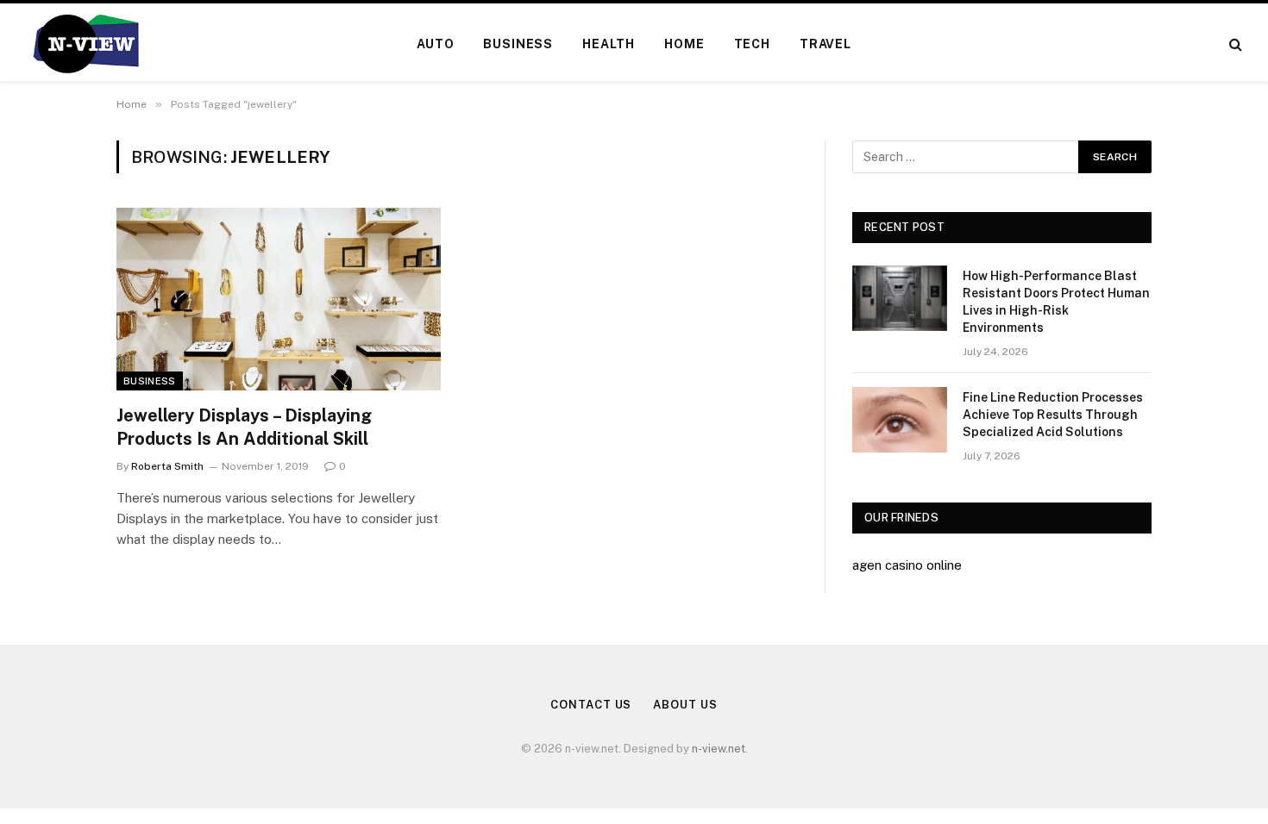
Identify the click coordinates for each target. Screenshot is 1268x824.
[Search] (1234, 44)
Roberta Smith (167, 466)
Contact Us (590, 704)
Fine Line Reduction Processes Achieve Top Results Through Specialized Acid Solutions (1053, 414)
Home (684, 44)
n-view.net (718, 748)
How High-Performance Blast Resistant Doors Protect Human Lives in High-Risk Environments (1056, 301)
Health (608, 44)
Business (518, 44)
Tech (752, 44)
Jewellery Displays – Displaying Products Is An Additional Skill (244, 427)
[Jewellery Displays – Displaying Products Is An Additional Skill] (278, 299)
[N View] (85, 43)
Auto (435, 44)
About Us (685, 704)
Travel (825, 44)
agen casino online (907, 565)
